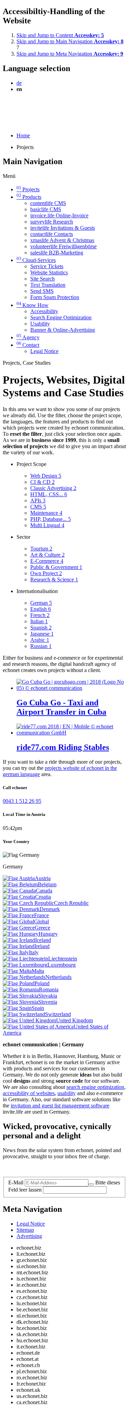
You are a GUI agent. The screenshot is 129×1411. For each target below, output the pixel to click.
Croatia (43, 897)
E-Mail (15, 1182)
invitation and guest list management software (60, 1105)
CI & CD (42, 482)
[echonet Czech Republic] (28, 903)
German (41, 603)
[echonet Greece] (19, 928)
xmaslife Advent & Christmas (62, 240)
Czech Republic (71, 903)
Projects (28, 189)
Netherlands (58, 977)
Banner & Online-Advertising (62, 330)
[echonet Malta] (17, 971)
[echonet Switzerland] (24, 1014)
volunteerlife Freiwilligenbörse (63, 246)
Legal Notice (44, 351)
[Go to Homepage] (18, 106)
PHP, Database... (50, 519)
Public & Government (56, 567)
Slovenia (47, 1002)
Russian (41, 646)
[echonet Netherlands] (24, 977)
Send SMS (42, 291)
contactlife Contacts (51, 234)
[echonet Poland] (18, 983)
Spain (38, 1008)
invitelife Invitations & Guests (62, 228)
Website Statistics (49, 272)
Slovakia (47, 996)
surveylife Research (51, 222)
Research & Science (54, 579)
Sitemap (25, 1230)
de (19, 83)
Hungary (48, 934)
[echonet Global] (18, 921)
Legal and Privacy (22, 1168)
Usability (40, 324)
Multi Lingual (47, 525)
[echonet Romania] (21, 989)
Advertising (29, 1236)
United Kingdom (74, 1020)
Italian (39, 621)
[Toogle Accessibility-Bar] (5, 124)
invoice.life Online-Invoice (59, 215)
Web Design (45, 476)
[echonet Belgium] (20, 884)
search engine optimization (95, 1087)
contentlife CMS (48, 203)
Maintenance (46, 513)
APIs (37, 500)
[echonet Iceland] (19, 940)
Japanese (42, 634)
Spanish (41, 627)
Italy (34, 952)
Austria (43, 878)
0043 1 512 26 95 (22, 801)
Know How (33, 305)
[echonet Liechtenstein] (25, 958)
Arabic (39, 640)
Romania (48, 989)
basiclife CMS (45, 209)
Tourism (41, 548)
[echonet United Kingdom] (29, 1020)
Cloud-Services (36, 260)
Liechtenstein (62, 958)
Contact (28, 345)
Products (29, 197)
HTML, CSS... (48, 494)
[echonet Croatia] (19, 897)
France (41, 915)
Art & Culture (47, 555)
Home (23, 135)
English (40, 609)
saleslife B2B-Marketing (56, 252)
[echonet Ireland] (18, 946)
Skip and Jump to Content (60, 35)
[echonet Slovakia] (20, 996)
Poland (42, 983)
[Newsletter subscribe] (91, 1184)
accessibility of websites (29, 1093)
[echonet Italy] (16, 952)
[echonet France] (18, 915)
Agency (28, 337)
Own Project (46, 573)
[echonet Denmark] (21, 909)
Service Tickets (46, 266)
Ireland (42, 946)
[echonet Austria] (19, 878)
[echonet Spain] (17, 1008)
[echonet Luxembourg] (25, 965)
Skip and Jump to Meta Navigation (70, 54)
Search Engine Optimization (61, 317)
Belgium (47, 884)
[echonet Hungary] (21, 934)
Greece (42, 928)
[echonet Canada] (19, 891)
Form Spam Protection (54, 297)
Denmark (50, 909)
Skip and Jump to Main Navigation (70, 41)
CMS (38, 507)
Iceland (43, 940)
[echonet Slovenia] (20, 1002)
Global (41, 921)
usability (66, 1093)
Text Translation (47, 285)
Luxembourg (61, 965)
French (40, 615)
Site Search (42, 279)
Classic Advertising (53, 488)
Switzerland (58, 1014)
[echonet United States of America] (38, 1026)
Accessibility (44, 311)
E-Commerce (46, 561)
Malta (38, 971)
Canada (44, 891)
